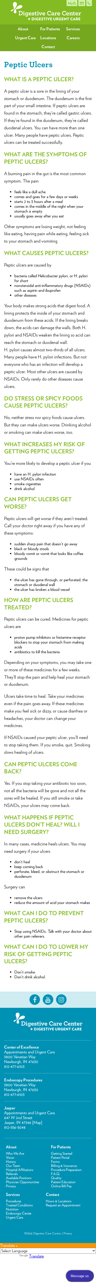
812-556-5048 (15, 1127)
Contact (48, 46)
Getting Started (61, 1153)
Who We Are (15, 1153)
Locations (48, 37)
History (11, 1162)
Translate (36, 1256)
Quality (56, 1178)
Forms (55, 1162)
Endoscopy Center (18, 1213)
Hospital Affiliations (19, 1170)
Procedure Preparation (66, 1170)
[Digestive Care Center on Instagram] (61, 1000)
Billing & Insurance (64, 1166)
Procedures (13, 1201)
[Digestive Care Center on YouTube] (48, 1000)
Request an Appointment (63, 1205)
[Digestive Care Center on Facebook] (35, 1000)
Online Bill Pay (61, 1186)
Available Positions (18, 1178)
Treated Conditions (19, 1205)
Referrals (12, 1174)
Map (37, 1122)
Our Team (13, 1166)
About (23, 28)
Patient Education (63, 1182)
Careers (73, 37)
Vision (10, 1157)
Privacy (11, 1186)
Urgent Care (25, 37)
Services (73, 28)
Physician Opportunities (22, 1182)
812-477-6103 (14, 1066)
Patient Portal (60, 1157)
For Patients (50, 28)
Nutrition (12, 1209)
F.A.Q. (55, 1174)
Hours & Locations (58, 1201)
